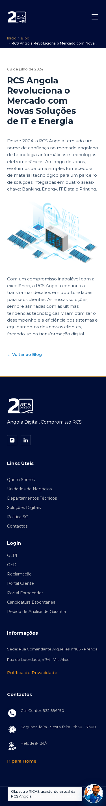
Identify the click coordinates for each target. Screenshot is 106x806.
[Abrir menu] (95, 17)
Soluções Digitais (24, 507)
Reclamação (19, 574)
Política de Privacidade (32, 672)
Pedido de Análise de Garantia (36, 611)
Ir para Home (21, 761)
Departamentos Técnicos (32, 498)
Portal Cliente (20, 583)
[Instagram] (12, 440)
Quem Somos (21, 479)
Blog (25, 38)
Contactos (17, 526)
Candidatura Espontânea (31, 602)
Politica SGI (18, 516)
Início (11, 38)
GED (11, 564)
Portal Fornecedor (25, 592)
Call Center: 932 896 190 (42, 710)
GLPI (12, 555)
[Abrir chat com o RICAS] (94, 794)
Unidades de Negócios (29, 488)
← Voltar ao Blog (24, 354)
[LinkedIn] (26, 440)
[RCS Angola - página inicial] (17, 16)
